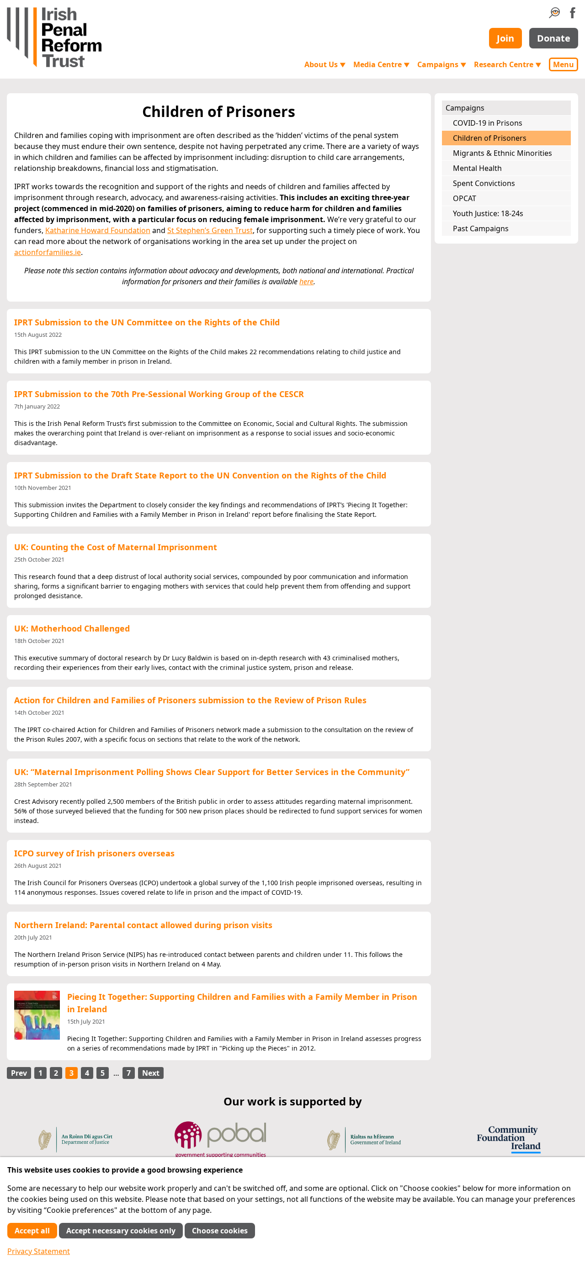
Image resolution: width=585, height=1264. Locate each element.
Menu (563, 64)
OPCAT (464, 198)
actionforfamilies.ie (47, 252)
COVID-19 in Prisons (487, 123)
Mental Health (477, 168)
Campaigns (442, 64)
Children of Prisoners (489, 138)
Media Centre (381, 64)
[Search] (554, 16)
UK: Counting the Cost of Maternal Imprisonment (115, 547)
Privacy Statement (38, 1251)
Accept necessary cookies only (121, 1231)
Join (505, 38)
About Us (325, 64)
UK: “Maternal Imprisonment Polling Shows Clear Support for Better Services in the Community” (212, 771)
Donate (553, 38)
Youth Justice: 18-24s (488, 213)
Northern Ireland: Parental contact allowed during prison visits (143, 924)
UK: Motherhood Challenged (72, 628)
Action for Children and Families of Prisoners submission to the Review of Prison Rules (190, 700)
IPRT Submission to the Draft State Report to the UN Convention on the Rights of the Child (200, 475)
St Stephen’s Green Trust (210, 230)
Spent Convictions (484, 183)
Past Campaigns (481, 228)
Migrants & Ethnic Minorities (502, 153)
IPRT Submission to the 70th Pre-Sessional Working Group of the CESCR (159, 393)
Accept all (32, 1231)
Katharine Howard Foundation (97, 230)
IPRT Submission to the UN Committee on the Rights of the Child (147, 322)
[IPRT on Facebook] (572, 16)
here (306, 281)
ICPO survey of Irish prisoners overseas (94, 853)
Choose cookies (220, 1231)
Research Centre (508, 64)
